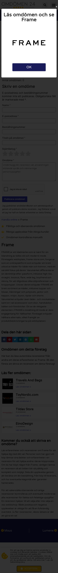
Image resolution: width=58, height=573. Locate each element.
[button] (56, 7)
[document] (29, 286)
